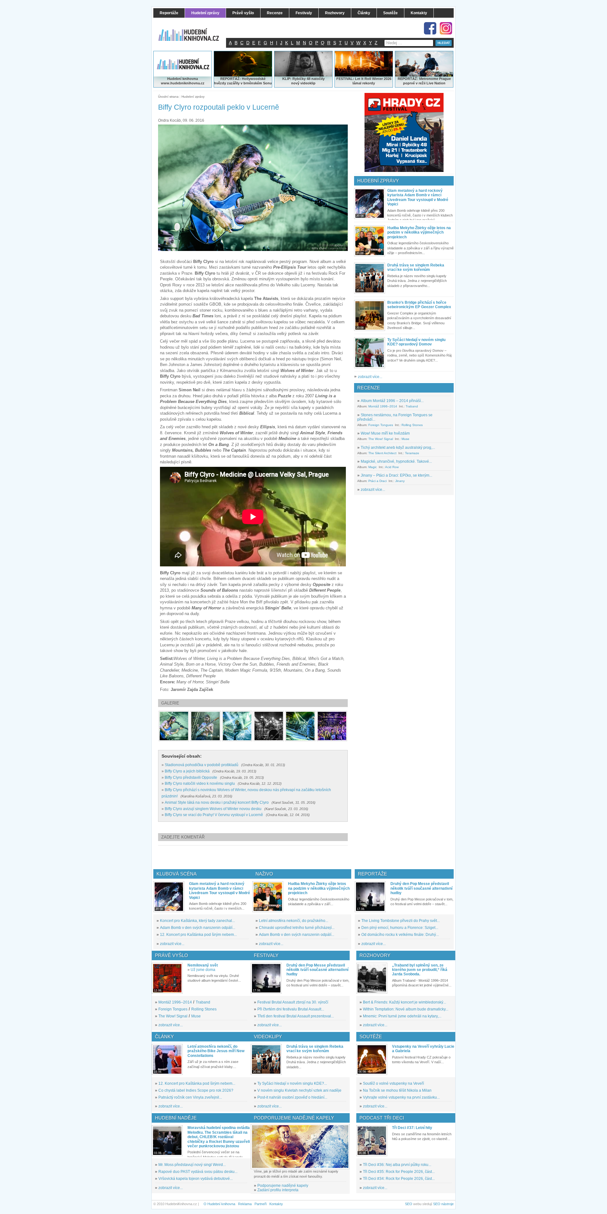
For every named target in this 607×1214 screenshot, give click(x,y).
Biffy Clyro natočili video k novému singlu (200, 783)
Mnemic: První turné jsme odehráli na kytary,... (402, 1016)
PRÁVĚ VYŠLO (171, 955)
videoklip (308, 83)
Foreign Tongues (380, 425)
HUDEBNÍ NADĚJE (176, 1117)
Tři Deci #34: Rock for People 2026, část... (399, 1178)
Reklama (245, 1204)
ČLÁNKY (164, 1036)
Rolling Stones (412, 425)
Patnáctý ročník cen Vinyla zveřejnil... (190, 1097)
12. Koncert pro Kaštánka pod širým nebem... (198, 934)
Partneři (260, 1204)
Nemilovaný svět (202, 965)
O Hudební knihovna (219, 1204)
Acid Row (392, 467)
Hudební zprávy (193, 96)
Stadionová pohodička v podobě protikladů (201, 765)
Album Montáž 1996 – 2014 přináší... (392, 401)
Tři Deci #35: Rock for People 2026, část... (399, 1171)
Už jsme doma (203, 969)
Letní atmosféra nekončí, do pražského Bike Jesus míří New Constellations (215, 1051)
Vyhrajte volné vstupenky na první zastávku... (401, 1097)
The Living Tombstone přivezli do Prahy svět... (400, 920)
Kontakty (276, 1204)
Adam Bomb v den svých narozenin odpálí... (197, 927)
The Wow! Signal (380, 439)
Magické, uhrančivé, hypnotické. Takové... (396, 461)
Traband (412, 406)
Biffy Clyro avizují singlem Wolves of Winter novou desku (213, 809)
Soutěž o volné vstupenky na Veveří (393, 1083)
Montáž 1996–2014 (382, 406)
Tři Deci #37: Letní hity (412, 1128)
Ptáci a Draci (377, 481)
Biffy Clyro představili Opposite (191, 777)
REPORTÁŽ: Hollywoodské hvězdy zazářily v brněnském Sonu (243, 81)
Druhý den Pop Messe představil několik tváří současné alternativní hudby (421, 888)
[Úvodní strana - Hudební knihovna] (192, 30)
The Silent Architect (382, 453)
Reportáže (372, 873)
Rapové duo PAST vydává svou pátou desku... (197, 1171)
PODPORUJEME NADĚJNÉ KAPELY (294, 1117)
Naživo (264, 873)
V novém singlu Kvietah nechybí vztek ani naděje (299, 1090)
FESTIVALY (266, 955)
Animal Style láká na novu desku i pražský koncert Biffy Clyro (217, 802)
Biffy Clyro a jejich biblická (187, 771)
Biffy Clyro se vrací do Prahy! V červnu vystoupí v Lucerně (214, 815)
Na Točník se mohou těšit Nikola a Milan (397, 1090)
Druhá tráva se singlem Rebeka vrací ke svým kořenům (415, 267)
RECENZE (368, 387)
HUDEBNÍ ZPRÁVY (378, 180)
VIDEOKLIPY (268, 1036)
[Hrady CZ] (404, 132)
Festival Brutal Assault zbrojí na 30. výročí (292, 1002)
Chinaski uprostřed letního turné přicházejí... (296, 927)
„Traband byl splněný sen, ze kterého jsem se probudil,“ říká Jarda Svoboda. (419, 970)
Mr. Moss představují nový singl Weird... (192, 1164)
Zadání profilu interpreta (277, 1190)
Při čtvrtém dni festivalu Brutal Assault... (290, 1009)
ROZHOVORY (374, 955)
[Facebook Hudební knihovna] (430, 28)
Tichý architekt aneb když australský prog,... (398, 447)
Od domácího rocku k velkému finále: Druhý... (400, 934)
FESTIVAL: (345, 79)
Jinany (400, 481)
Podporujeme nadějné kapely (282, 1185)
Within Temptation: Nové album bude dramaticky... (405, 1009)
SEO (408, 1204)
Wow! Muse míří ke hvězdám (385, 433)
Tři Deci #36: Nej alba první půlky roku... (397, 1164)
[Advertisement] (263, 857)
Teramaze (412, 453)
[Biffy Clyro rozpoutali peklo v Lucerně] (174, 726)
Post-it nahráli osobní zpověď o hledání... (292, 1097)
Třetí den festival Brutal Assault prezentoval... (295, 1016)
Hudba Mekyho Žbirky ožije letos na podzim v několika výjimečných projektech (419, 232)
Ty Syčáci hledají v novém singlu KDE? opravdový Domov (416, 342)
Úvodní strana (168, 96)
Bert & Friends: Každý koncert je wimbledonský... (404, 1002)
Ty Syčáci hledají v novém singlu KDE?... (292, 1083)
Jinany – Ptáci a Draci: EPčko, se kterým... (396, 475)
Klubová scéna (176, 873)
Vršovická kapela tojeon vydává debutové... (195, 1178)
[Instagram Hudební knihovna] (446, 28)
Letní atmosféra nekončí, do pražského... (293, 920)
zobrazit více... (370, 377)
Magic (372, 467)
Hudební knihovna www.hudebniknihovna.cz (183, 81)
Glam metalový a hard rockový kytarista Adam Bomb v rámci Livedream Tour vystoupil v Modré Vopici (417, 197)
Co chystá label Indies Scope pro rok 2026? (195, 1090)
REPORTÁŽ (407, 79)
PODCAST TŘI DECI (381, 1117)
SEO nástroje (443, 1204)
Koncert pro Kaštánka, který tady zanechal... (197, 920)
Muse (405, 439)
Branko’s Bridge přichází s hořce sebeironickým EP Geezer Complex (419, 304)
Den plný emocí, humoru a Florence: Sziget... (399, 927)
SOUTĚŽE (370, 1036)
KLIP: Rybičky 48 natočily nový (303, 81)
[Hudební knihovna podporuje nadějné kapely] (300, 1146)
